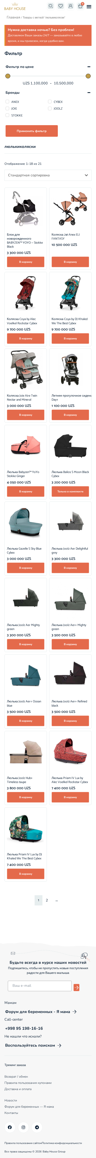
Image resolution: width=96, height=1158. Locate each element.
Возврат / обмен (16, 1076)
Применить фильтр (32, 131)
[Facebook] (9, 1127)
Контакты (11, 1113)
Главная (13, 17)
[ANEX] (7, 101)
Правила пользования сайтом (23, 1143)
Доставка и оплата (17, 1089)
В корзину (25, 262)
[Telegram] (36, 1127)
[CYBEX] (50, 101)
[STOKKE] (7, 115)
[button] (89, 6)
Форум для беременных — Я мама (29, 1107)
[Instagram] (23, 1127)
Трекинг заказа (15, 1065)
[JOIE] (7, 108)
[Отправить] (76, 987)
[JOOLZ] (50, 108)
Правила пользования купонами (28, 1083)
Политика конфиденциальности (62, 1143)
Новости (10, 1100)
